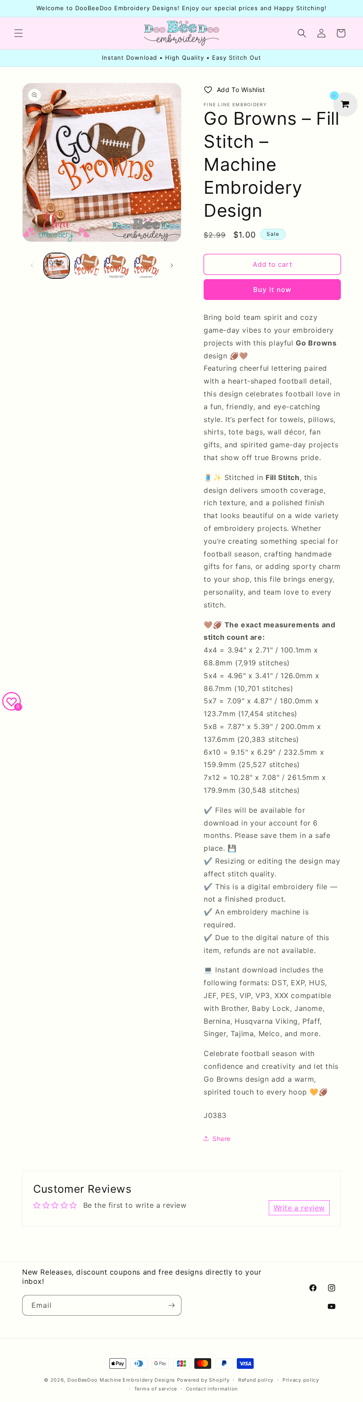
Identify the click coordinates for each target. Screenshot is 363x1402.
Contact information (212, 1389)
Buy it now (272, 289)
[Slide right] (172, 265)
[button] (18, 33)
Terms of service (155, 1389)
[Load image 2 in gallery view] (87, 266)
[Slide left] (32, 265)
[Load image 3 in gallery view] (116, 266)
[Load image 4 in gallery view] (146, 266)
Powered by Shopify (203, 1380)
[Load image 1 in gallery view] (57, 266)
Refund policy (256, 1380)
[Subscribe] (171, 1305)
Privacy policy (300, 1380)
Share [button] (221, 1138)
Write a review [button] (299, 1207)
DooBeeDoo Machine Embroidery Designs (121, 1380)
